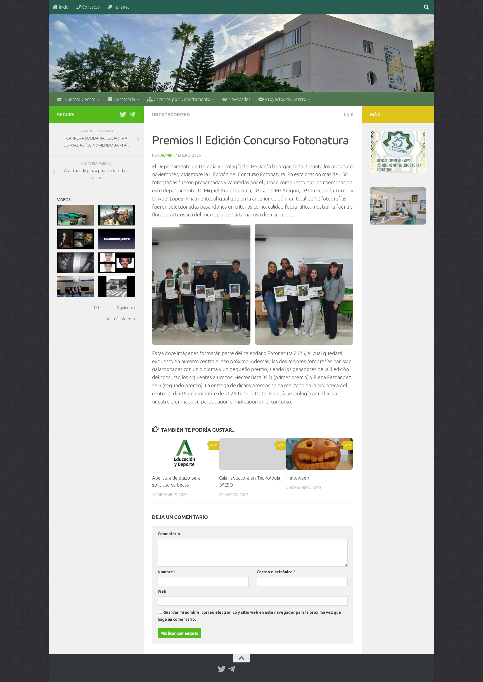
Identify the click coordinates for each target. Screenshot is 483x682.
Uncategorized (171, 114)
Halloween (297, 477)
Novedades (238, 99)
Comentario (169, 534)
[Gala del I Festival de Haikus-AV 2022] (116, 238)
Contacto (90, 7)
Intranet (120, 7)
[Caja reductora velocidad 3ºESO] (75, 215)
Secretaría (123, 99)
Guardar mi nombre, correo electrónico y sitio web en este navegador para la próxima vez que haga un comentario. (249, 616)
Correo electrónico (276, 572)
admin (166, 155)
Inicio (63, 7)
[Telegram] (132, 114)
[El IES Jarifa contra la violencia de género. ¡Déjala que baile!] (75, 286)
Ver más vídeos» (120, 318)
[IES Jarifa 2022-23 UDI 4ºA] (75, 238)
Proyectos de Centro (285, 99)
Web (162, 591)
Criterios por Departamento (181, 99)
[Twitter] (123, 114)
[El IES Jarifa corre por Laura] (116, 286)
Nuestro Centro (79, 99)
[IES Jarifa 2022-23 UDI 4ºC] (116, 215)
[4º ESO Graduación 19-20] (116, 262)
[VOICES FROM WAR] (75, 262)
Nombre (167, 572)
